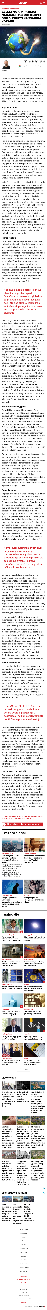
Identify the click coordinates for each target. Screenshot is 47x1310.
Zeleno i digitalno (23, 1248)
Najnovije (11, 914)
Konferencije (23, 1271)
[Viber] (44, 61)
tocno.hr (23, 1302)
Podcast (23, 1256)
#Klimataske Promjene (25, 819)
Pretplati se (24, 1276)
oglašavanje (23, 1292)
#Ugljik (27, 816)
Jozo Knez (4, 70)
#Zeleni (5, 816)
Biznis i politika (23, 1229)
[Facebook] (25, 61)
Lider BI (23, 1260)
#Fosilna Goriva (16, 816)
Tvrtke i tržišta (23, 1233)
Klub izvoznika (24, 1264)
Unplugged (23, 1252)
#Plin (40, 816)
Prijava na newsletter (24, 1279)
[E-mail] (36, 61)
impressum (23, 1289)
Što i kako (23, 1244)
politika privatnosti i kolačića (23, 1299)
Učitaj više (24, 1070)
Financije (23, 1237)
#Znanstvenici (8, 819)
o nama (23, 1286)
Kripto (23, 1241)
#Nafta (34, 816)
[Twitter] (29, 61)
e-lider (23, 1282)
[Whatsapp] (40, 61)
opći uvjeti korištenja (23, 1295)
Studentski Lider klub (23, 1267)
